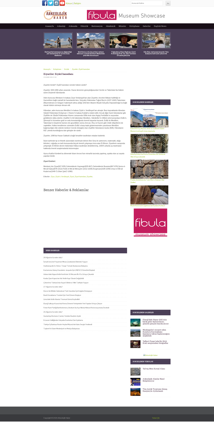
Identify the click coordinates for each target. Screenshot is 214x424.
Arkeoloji (61, 26)
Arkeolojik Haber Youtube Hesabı (62, 3)
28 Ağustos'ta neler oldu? (53, 257)
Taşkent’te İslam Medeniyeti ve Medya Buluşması (61, 328)
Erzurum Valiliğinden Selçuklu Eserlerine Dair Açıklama (63, 320)
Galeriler (147, 26)
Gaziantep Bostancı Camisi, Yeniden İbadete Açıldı (62, 316)
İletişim (77, 3)
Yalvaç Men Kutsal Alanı (154, 368)
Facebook (44, 3)
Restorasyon (97, 26)
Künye (69, 3)
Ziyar (53, 176)
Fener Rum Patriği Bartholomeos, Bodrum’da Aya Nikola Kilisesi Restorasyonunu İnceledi (76, 307)
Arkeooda (73, 26)
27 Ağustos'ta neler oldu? (53, 287)
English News (160, 26)
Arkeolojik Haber (64, 418)
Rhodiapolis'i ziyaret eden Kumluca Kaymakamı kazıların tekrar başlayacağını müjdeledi (156, 333)
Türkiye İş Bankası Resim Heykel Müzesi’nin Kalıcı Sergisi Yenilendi (67, 324)
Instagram (56, 3)
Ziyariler (89, 176)
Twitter (50, 3)
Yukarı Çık (155, 418)
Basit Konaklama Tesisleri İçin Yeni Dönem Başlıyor (62, 295)
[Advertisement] (85, 218)
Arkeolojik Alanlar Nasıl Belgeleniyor (154, 380)
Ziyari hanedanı (80, 176)
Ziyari (72, 176)
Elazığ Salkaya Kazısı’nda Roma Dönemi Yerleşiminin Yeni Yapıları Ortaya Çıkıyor (72, 303)
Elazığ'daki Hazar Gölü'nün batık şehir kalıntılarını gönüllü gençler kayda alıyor (156, 321)
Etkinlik (84, 26)
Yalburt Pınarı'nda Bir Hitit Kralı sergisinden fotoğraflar (155, 342)
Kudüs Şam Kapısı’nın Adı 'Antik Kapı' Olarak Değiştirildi (63, 278)
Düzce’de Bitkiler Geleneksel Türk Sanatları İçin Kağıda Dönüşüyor (67, 291)
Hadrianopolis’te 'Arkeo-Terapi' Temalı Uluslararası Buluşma (65, 266)
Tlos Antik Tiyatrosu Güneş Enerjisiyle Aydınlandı (155, 390)
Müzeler (122, 26)
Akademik (110, 26)
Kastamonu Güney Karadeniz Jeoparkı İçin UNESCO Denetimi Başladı (69, 270)
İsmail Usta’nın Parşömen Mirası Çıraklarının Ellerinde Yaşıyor (65, 262)
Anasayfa (49, 26)
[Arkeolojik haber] (55, 14)
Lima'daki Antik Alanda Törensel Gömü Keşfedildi (61, 299)
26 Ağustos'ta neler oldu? (53, 312)
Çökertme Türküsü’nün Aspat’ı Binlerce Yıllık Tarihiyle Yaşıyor (65, 282)
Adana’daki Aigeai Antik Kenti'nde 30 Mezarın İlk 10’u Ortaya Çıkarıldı (68, 274)
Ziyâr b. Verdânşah (62, 176)
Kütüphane (134, 26)
